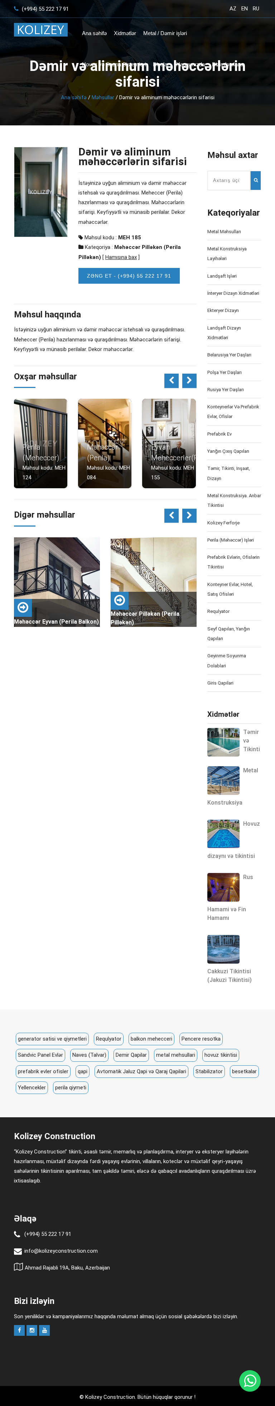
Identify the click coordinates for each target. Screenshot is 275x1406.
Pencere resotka (201, 1039)
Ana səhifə (94, 33)
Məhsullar (103, 97)
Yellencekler (32, 1087)
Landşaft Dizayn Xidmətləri (224, 332)
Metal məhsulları (224, 231)
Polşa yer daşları (224, 372)
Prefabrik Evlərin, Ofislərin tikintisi (233, 562)
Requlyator (218, 611)
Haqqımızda (190, 64)
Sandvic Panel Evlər (40, 1055)
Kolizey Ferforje (223, 523)
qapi (82, 1071)
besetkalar (244, 1071)
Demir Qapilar (131, 1055)
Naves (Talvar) (89, 1055)
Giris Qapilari (220, 683)
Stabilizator (209, 1071)
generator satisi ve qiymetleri (52, 1039)
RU (256, 8)
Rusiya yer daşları (225, 389)
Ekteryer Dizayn (223, 310)
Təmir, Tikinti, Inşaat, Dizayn (228, 473)
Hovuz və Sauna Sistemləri (114, 64)
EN (244, 8)
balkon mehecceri (151, 1039)
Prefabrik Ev (219, 434)
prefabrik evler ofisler (43, 1071)
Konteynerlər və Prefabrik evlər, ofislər (233, 411)
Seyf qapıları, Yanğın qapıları (228, 633)
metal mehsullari (175, 1055)
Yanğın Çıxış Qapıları (228, 451)
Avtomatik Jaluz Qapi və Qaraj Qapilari (141, 1071)
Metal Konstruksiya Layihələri (227, 253)
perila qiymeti (70, 1087)
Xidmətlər (125, 33)
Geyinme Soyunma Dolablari (226, 660)
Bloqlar (161, 64)
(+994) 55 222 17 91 (44, 9)
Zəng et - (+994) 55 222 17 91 (129, 276)
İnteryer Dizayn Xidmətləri (233, 293)
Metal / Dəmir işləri (165, 33)
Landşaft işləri (222, 276)
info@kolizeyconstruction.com (61, 1251)
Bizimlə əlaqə (227, 64)
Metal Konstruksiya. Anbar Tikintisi (234, 500)
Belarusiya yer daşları (229, 355)
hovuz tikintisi (220, 1055)
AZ (233, 8)
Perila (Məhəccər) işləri (230, 540)
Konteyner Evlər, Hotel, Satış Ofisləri (230, 589)
